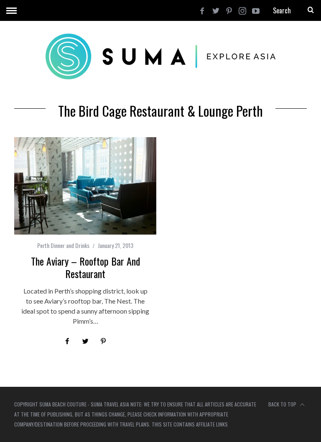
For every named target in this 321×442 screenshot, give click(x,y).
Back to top (283, 404)
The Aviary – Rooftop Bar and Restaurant (85, 267)
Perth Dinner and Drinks (63, 245)
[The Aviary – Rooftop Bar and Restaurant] (85, 186)
